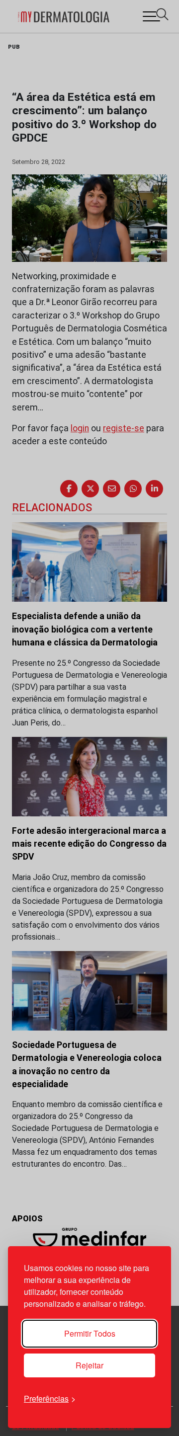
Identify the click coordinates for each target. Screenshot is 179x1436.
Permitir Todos (89, 1333)
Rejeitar (89, 1365)
